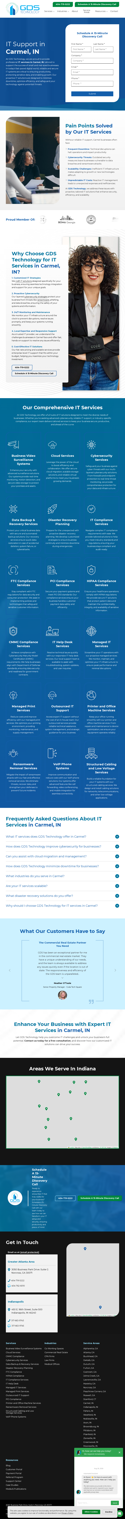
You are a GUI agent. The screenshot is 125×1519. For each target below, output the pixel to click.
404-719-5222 (63, 4)
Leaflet (71, 1147)
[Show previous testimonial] (10, 970)
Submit (92, 94)
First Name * (77, 44)
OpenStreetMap (87, 1147)
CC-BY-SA (103, 1147)
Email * (74, 67)
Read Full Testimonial (62, 977)
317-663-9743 (17, 1320)
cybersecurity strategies (35, 297)
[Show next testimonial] (115, 970)
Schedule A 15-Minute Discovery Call (97, 4)
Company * (76, 55)
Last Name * (99, 44)
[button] (70, 1092)
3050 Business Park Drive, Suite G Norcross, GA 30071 (29, 1505)
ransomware (43, 300)
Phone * (75, 78)
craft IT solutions (24, 281)
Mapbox (115, 1147)
